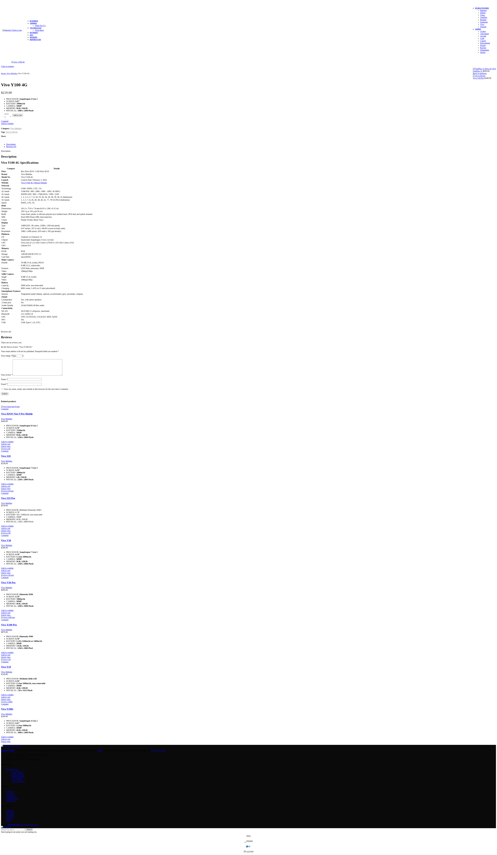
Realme (483, 20)
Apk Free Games (158, 750)
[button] (5, 444)
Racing (483, 48)
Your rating (6, 356)
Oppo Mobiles (17, 772)
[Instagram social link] (482, 3)
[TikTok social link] (493, 3)
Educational (485, 43)
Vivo (482, 24)
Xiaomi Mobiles (18, 781)
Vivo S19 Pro (8, 498)
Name (4, 379)
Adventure (484, 34)
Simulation (484, 50)
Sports (482, 52)
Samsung (484, 22)
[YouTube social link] (486, 3)
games (100, 750)
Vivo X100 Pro (9, 624)
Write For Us (40, 25)
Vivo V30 (6, 540)
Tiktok (9, 820)
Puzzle (483, 45)
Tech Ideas (39, 30)
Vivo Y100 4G (12, 132)
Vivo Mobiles (12, 73)
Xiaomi (483, 27)
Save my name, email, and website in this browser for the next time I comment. (36, 389)
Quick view (6, 446)
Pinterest (9, 818)
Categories (10, 794)
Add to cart (17, 115)
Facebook (10, 813)
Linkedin (10, 811)
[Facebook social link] (476, 3)
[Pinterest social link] (489, 3)
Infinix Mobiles (17, 774)
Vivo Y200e (7, 709)
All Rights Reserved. (23, 825)
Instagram (10, 815)
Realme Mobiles (18, 777)
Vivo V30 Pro (8, 582)
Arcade (483, 36)
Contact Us (10, 796)
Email (4, 384)
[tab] (251, 144)
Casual (483, 41)
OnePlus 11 (478, 71)
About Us (10, 791)
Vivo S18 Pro (478, 78)
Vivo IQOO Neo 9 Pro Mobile (17, 413)
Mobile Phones (12, 770)
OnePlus (483, 17)
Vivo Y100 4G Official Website (34, 183)
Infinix (483, 13)
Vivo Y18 (6, 667)
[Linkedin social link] (17, 136)
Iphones (483, 10)
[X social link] (479, 3)
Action (483, 31)
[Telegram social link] (20, 136)
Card (482, 38)
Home (3, 73)
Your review (7, 375)
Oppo (482, 15)
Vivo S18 (6, 456)
